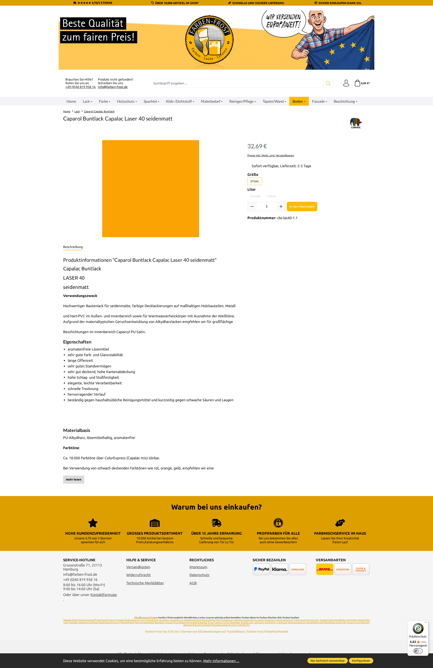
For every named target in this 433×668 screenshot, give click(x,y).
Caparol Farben (149, 617)
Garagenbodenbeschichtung (131, 620)
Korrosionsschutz (297, 622)
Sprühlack (164, 620)
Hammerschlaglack (244, 620)
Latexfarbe (351, 620)
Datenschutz (199, 575)
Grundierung (176, 620)
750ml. (273, 197)
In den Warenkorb (302, 206)
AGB (193, 583)
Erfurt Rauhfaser (231, 622)
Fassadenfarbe (70, 620)
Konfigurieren (361, 660)
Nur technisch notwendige (328, 660)
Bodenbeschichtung (109, 622)
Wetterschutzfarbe (89, 622)
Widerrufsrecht (138, 575)
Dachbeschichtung (106, 620)
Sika (136, 617)
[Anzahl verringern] (252, 206)
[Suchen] (328, 83)
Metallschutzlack (192, 620)
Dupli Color (313, 620)
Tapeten (218, 622)
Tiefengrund (300, 620)
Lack (66, 622)
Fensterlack (153, 620)
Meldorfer (244, 625)
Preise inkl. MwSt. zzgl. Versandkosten (270, 155)
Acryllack (259, 620)
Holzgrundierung (225, 620)
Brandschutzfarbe (202, 625)
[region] (151, 188)
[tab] (73, 247)
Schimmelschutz (284, 620)
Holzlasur (73, 622)
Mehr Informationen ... (221, 661)
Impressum (198, 567)
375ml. (254, 181)
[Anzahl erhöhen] (281, 206)
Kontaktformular (103, 595)
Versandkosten (138, 567)
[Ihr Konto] (346, 83)
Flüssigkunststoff (87, 620)
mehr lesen (73, 479)
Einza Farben (180, 622)
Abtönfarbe (364, 620)
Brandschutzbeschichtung (225, 625)
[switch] (418, 651)
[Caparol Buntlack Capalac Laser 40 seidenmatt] (150, 188)
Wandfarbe (339, 620)
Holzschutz (270, 620)
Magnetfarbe (208, 620)
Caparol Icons (354, 622)
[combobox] (237, 83)
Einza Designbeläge (197, 622)
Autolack (324, 620)
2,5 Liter (256, 197)
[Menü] (425, 623)
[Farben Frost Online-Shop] (216, 40)
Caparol (169, 622)
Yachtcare (282, 622)
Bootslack (160, 622)
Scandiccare (247, 622)
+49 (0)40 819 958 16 (80, 87)
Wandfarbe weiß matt (335, 622)
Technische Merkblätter (145, 583)
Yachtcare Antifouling (265, 622)
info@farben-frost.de (113, 87)
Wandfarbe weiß (314, 622)
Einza (211, 622)
